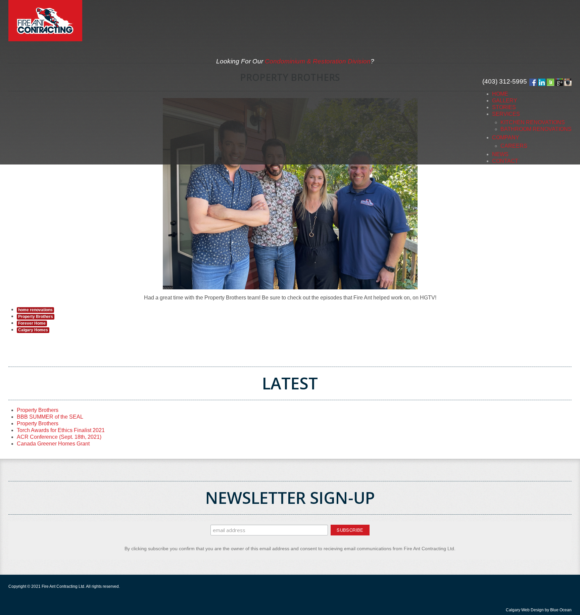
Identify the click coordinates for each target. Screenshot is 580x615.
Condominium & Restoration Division (318, 61)
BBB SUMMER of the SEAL (50, 417)
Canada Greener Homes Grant (53, 443)
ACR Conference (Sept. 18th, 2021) (59, 437)
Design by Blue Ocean (551, 610)
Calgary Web (518, 610)
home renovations (35, 310)
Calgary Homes (33, 330)
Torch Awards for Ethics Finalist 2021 (61, 430)
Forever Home (32, 323)
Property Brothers (35, 316)
